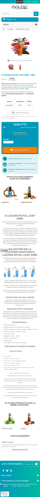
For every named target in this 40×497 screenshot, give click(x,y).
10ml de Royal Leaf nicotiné (14, 93)
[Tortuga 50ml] (10, 418)
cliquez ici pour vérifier (23, 486)
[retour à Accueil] (3, 29)
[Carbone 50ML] (29, 191)
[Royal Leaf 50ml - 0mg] (10, 67)
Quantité (6, 139)
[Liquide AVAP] (20, 7)
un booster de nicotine (15, 280)
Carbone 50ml (26, 202)
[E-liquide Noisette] (10, 191)
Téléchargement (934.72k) (20, 449)
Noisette (5, 202)
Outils (20, 1)
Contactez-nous (27, 1)
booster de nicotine (11, 261)
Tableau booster (7, 442)
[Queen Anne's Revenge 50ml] (29, 418)
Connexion (35, 1)
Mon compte (6, 475)
